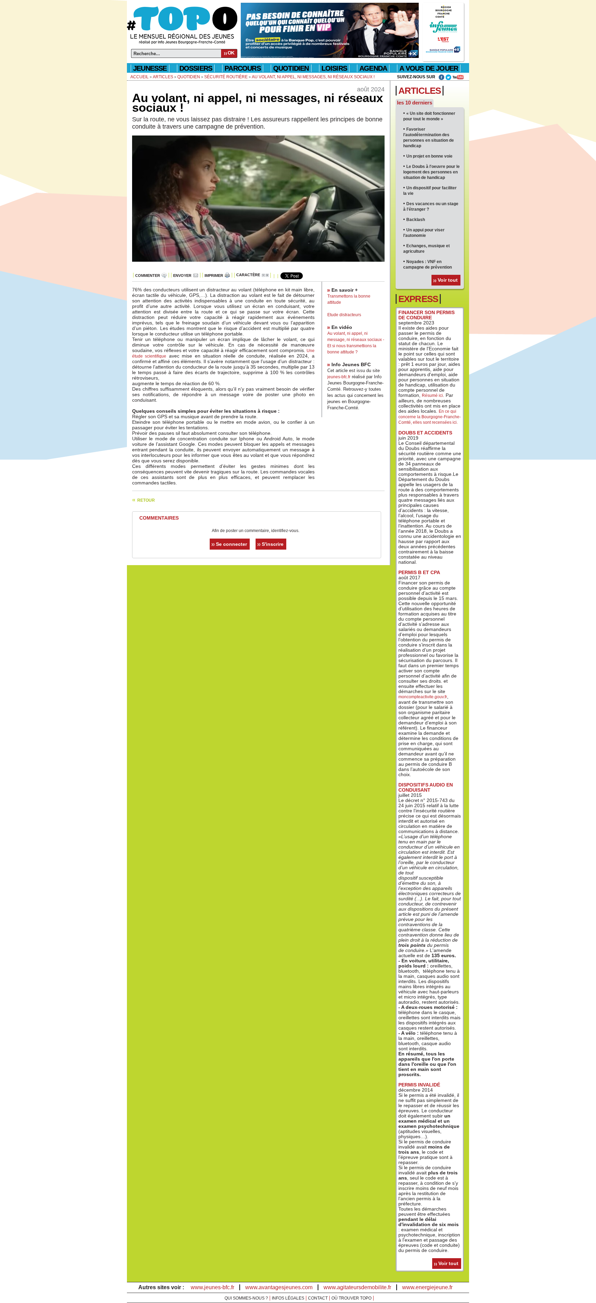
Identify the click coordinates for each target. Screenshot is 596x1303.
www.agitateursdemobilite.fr (357, 1287)
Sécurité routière (226, 76)
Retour (146, 500)
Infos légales (288, 1298)
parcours (243, 68)
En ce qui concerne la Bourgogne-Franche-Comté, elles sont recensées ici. (429, 417)
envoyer (182, 275)
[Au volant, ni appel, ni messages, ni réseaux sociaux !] (258, 265)
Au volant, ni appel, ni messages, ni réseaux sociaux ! (313, 76)
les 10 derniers (414, 103)
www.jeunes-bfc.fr (212, 1287)
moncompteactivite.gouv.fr (422, 696)
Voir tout (448, 280)
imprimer (214, 275)
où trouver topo (351, 1298)
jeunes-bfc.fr (338, 376)
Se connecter (231, 544)
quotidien (291, 68)
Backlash (415, 219)
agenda (373, 68)
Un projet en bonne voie (429, 156)
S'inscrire (273, 544)
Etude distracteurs (344, 314)
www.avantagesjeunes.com (278, 1287)
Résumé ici (432, 395)
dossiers (195, 68)
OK (231, 53)
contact (318, 1298)
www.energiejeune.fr (427, 1287)
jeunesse (150, 68)
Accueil (139, 76)
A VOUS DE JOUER (428, 68)
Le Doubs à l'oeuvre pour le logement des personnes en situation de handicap (431, 172)
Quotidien (188, 76)
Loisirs (334, 68)
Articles (163, 76)
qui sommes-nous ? (246, 1298)
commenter (147, 275)
